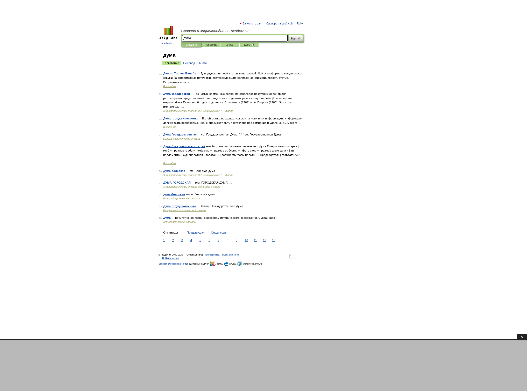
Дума (167, 217)
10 (246, 240)
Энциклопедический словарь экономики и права (191, 186)
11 (255, 240)
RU (299, 23)
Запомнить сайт (252, 23)
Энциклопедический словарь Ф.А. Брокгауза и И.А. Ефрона (198, 111)
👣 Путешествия (170, 258)
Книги (229, 44)
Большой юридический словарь (181, 138)
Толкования (191, 44)
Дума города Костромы (180, 118)
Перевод (189, 63)
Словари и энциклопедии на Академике (215, 31)
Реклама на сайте (230, 254)
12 (264, 240)
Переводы (211, 44)
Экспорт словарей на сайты (173, 264)
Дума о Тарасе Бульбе (179, 73)
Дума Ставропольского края (184, 146)
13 (273, 240)
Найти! (295, 38)
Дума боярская (174, 170)
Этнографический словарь (179, 222)
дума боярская (174, 194)
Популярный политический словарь (184, 210)
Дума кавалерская (176, 93)
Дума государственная (179, 206)
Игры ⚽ (249, 44)
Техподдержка (212, 254)
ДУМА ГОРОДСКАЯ (177, 182)
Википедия (169, 86)
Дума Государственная (180, 134)
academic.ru (168, 43)
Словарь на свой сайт (280, 23)
